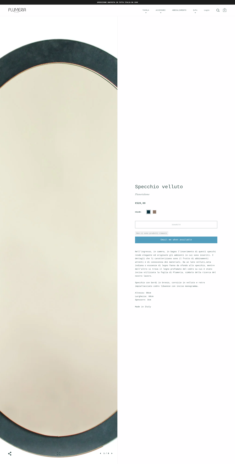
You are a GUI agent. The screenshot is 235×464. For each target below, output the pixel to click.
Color (137, 212)
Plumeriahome (142, 194)
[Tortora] (154, 212)
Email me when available (176, 240)
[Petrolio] (148, 212)
